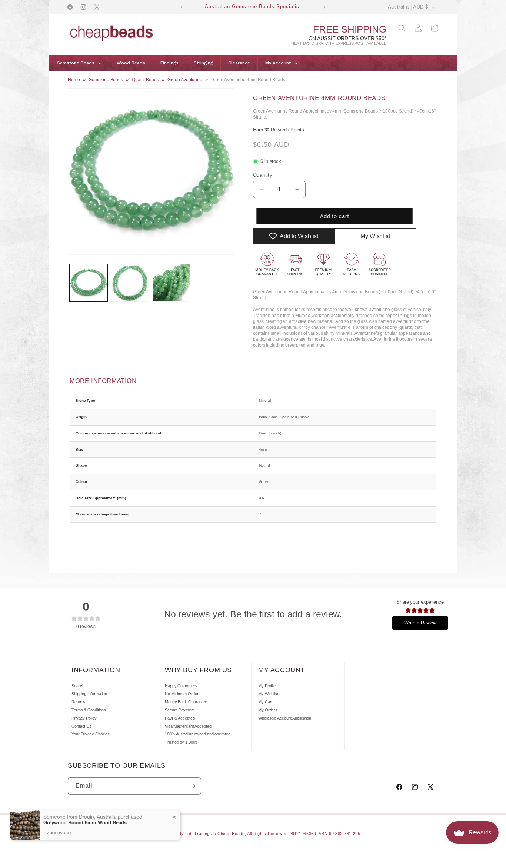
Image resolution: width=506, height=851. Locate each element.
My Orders (267, 710)
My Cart (265, 702)
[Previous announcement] (181, 7)
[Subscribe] (192, 786)
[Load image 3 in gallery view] (171, 283)
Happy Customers (181, 686)
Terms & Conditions (88, 710)
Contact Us (81, 726)
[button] (402, 28)
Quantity (262, 175)
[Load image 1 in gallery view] (88, 283)
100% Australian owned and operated (197, 734)
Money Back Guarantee (186, 702)
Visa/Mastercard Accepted (188, 726)
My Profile (267, 686)
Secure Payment (179, 710)
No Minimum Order (181, 693)
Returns (78, 702)
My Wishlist (268, 693)
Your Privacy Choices (90, 734)
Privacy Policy (84, 718)
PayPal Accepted (180, 718)
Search (77, 686)
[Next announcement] (324, 7)
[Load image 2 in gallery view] (130, 283)
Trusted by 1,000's (181, 742)
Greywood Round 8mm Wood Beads (85, 822)
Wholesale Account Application (284, 718)
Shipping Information (89, 693)
